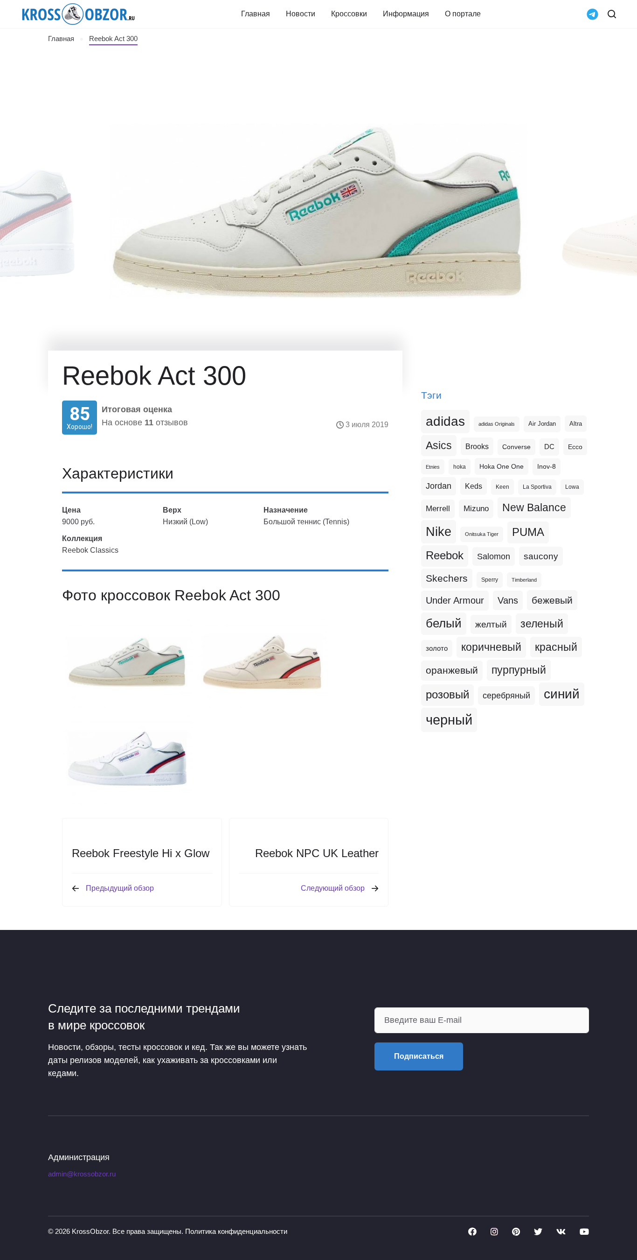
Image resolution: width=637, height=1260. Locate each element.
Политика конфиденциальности (236, 1231)
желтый (491, 624)
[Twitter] (538, 1231)
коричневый (491, 647)
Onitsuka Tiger (482, 534)
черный (449, 719)
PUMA (528, 532)
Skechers (447, 578)
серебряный (506, 695)
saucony (541, 556)
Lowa (572, 487)
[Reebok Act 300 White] (127, 758)
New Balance (534, 507)
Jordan (438, 486)
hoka (459, 467)
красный (556, 647)
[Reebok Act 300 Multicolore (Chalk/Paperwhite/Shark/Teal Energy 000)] (127, 662)
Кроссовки (349, 14)
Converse (516, 447)
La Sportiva (537, 487)
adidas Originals (496, 424)
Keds (473, 486)
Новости (300, 14)
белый (444, 623)
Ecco (575, 447)
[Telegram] (592, 13)
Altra (575, 423)
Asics (439, 445)
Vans (508, 600)
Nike (438, 531)
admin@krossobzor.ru (82, 1174)
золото (437, 648)
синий (562, 694)
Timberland (524, 580)
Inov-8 (546, 466)
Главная (255, 14)
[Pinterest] (516, 1231)
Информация (406, 14)
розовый (447, 695)
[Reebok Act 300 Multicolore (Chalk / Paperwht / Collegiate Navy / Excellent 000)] (262, 662)
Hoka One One (501, 466)
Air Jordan (542, 424)
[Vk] (561, 1231)
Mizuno (476, 508)
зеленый (541, 624)
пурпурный (519, 670)
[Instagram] (494, 1231)
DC (549, 447)
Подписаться (418, 1056)
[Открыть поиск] (612, 14)
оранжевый (452, 670)
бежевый (552, 600)
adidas (445, 421)
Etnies (433, 467)
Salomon (493, 556)
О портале (463, 14)
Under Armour (455, 600)
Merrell (438, 508)
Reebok (445, 555)
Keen (502, 487)
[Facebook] (472, 1231)
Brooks (477, 446)
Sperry (489, 580)
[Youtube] (584, 1231)
